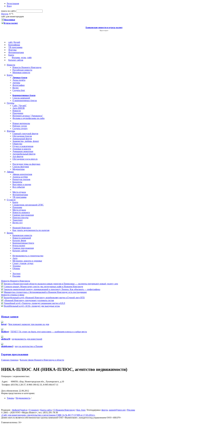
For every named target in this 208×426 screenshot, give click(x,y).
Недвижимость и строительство (27, 255)
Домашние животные (22, 151)
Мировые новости (21, 72)
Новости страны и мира (12, 295)
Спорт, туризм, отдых (22, 263)
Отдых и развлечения (22, 146)
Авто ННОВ (18, 108)
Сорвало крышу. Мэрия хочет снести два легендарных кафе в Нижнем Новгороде (43, 286)
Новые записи (9, 316)
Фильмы (16, 57)
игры (23, 57)
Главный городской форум (25, 133)
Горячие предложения (23, 215)
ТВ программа (15, 47)
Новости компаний (21, 238)
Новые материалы (21, 123)
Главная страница (9, 360)
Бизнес (10, 233)
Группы (10, 103)
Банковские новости (22, 235)
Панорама (17, 207)
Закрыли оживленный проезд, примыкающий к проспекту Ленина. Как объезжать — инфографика (52, 289)
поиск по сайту (8, 11)
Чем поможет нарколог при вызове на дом (28, 324)
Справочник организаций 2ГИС (28, 205)
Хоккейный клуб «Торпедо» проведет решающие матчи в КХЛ (34, 303)
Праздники (17, 113)
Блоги (10, 75)
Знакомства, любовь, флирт (25, 141)
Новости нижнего (21, 212)
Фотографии (18, 85)
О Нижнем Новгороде (64, 410)
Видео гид (17, 222)
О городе (11, 200)
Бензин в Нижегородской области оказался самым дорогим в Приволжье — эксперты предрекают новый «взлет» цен (61, 283)
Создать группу (20, 128)
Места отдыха (19, 192)
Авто (14, 258)
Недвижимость (23, 398)
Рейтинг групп (19, 126)
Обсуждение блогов (22, 136)
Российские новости (22, 70)
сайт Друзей (14, 42)
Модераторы (18, 169)
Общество (17, 144)
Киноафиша (14, 45)
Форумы (12, 50)
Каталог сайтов (15, 60)
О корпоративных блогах (24, 100)
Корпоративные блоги (23, 243)
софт (29, 57)
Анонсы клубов (20, 177)
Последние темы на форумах (26, 164)
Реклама (16, 276)
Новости (11, 65)
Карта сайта (46, 410)
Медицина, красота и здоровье (27, 261)
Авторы (16, 82)
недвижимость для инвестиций (27, 339)
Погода (4, 14)
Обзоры (16, 268)
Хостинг (16, 273)
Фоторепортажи (16, 52)
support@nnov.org (117, 410)
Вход (9, 6)
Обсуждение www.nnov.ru (24, 159)
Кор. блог (80, 410)
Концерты (17, 182)
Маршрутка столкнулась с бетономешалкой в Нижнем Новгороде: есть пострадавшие (45, 292)
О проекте (34, 410)
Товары (10, 398)
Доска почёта (18, 80)
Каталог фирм (19, 240)
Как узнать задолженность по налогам (30, 230)
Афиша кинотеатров (22, 174)
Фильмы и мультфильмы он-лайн (28, 118)
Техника (16, 266)
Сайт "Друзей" (19, 105)
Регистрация (13, 3)
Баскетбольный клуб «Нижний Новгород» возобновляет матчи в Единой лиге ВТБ (44, 297)
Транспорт (17, 220)
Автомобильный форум (23, 154)
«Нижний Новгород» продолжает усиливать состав (29, 300)
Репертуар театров (21, 179)
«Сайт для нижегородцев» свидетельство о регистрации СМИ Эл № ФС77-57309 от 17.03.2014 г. (48, 415)
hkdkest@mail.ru (19, 410)
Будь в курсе (104, 30)
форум (104, 410)
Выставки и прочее (21, 184)
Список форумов (20, 166)
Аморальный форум (22, 138)
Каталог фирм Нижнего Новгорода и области (42, 360)
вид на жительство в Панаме (29, 346)
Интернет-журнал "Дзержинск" (27, 116)
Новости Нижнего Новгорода (26, 67)
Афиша (10, 172)
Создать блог (18, 90)
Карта (11, 55)
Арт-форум (17, 156)
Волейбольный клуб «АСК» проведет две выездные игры (32, 306)
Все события (18, 187)
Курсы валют (18, 245)
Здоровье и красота (21, 149)
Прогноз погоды (20, 217)
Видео (15, 88)
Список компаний (21, 98)
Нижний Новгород (21, 228)
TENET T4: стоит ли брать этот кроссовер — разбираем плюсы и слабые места (48, 331)
